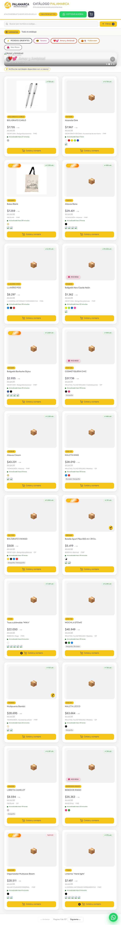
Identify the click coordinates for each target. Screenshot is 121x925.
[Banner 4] (114, 64)
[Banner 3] (111, 64)
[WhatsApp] (113, 917)
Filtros (109, 24)
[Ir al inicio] (17, 5)
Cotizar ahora (74, 14)
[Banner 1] (106, 64)
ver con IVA (11, 130)
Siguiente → (75, 919)
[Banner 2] (109, 64)
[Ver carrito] (91, 14)
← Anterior (45, 919)
